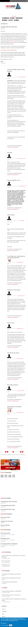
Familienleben (18, 18)
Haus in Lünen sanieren (5, 517)
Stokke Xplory (11, 214)
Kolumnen (16, 20)
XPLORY (9, 152)
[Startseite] (13, 9)
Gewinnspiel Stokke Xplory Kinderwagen (9, 501)
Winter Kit (12, 40)
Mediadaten (4, 611)
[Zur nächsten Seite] (20, 451)
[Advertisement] (10, 488)
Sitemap (3, 616)
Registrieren (16, 147)
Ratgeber (12, 18)
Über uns (3, 609)
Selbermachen (5, 18)
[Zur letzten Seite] (22, 451)
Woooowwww (11, 323)
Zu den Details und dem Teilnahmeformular (9, 50)
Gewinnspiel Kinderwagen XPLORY (8, 505)
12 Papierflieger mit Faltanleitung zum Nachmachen (11, 574)
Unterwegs (4, 20)
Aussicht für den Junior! (13, 353)
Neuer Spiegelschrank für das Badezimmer (9, 543)
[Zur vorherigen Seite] (7, 451)
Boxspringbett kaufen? (5, 538)
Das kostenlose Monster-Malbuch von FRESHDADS (11, 591)
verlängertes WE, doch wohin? (7, 521)
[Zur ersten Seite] (5, 451)
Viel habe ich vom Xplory (13, 290)
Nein (10, 625)
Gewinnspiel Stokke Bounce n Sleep (8, 509)
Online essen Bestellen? (5, 525)
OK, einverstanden (4, 625)
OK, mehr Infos (4, 623)
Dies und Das (3, 63)
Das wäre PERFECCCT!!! (13, 180)
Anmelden (9, 147)
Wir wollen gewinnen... (13, 384)
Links (3, 614)
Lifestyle (10, 20)
